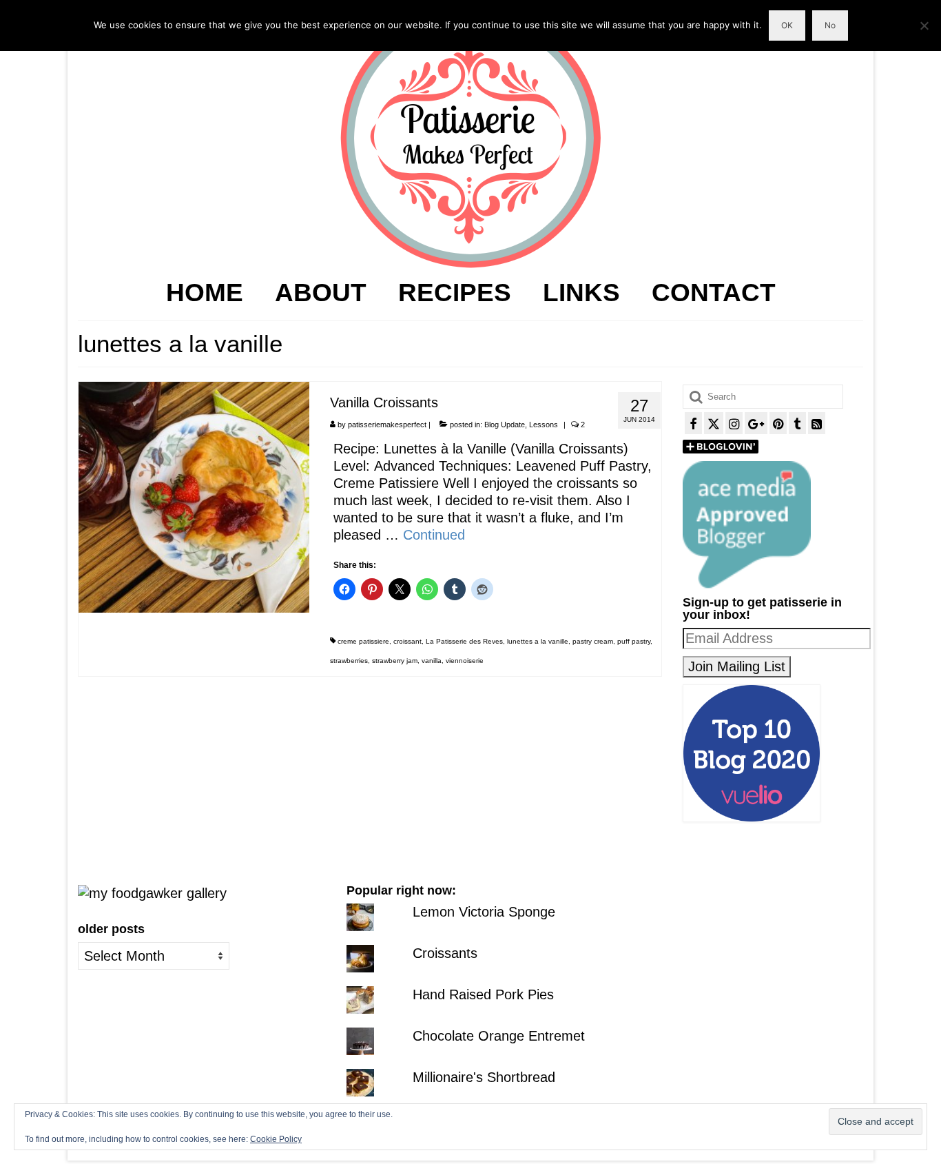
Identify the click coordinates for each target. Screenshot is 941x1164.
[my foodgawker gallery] (152, 892)
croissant (407, 641)
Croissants (445, 953)
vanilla (432, 660)
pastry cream (592, 641)
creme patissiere (363, 641)
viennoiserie (465, 660)
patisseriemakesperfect (387, 424)
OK (787, 25)
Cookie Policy (276, 1139)
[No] (924, 25)
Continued (434, 534)
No (830, 25)
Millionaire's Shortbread (484, 1077)
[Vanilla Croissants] (194, 496)
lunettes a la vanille (537, 641)
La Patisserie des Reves (464, 641)
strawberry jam (394, 660)
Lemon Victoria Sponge (484, 911)
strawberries (349, 660)
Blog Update (504, 424)
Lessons (543, 424)
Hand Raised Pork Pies (483, 994)
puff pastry (633, 641)
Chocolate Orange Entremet (499, 1035)
